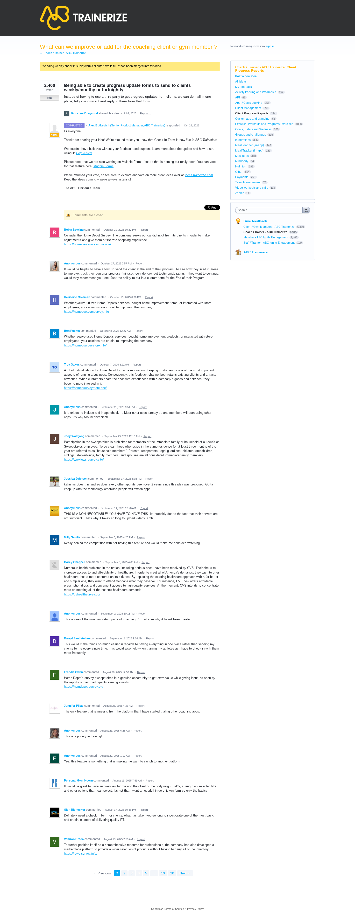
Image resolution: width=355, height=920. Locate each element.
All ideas (241, 81)
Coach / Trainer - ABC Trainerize (260, 67)
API (237, 97)
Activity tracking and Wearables (255, 92)
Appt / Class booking (248, 102)
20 (172, 873)
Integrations (243, 140)
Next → (185, 873)
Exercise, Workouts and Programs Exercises (264, 124)
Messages (242, 156)
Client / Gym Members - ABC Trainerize (269, 226)
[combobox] (270, 210)
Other (238, 171)
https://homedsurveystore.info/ (85, 345)
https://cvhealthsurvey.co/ (82, 594)
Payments (241, 177)
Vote (49, 97)
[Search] (306, 210)
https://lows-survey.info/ (80, 853)
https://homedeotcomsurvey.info (86, 311)
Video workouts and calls (251, 187)
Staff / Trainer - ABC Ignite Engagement (269, 242)
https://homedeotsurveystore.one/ (87, 244)
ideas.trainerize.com (199, 175)
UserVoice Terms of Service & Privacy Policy (177, 908)
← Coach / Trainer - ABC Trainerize (63, 53)
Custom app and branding (252, 118)
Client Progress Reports (252, 113)
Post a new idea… (247, 76)
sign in (270, 46)
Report (144, 229)
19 (163, 873)
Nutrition (240, 166)
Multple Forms (103, 166)
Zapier (239, 193)
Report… (145, 113)
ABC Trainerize (255, 252)
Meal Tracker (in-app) (249, 150)
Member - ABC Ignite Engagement (266, 237)
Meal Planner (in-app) (249, 145)
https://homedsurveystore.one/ (85, 388)
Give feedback (255, 221)
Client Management (248, 108)
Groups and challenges (250, 134)
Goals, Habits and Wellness (253, 129)
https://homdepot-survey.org (83, 686)
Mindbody (241, 161)
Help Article (84, 153)
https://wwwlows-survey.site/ (84, 459)
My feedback (243, 87)
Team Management (248, 182)
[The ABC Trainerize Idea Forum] (83, 18)
